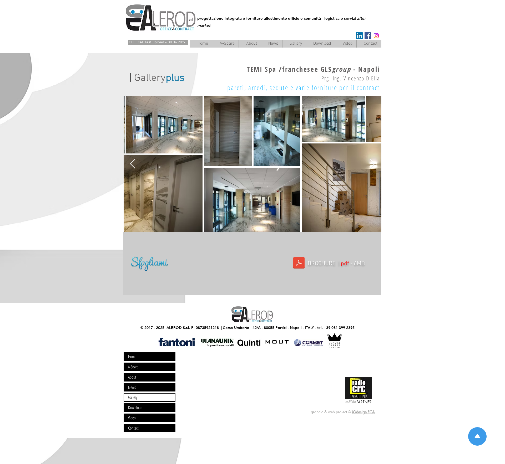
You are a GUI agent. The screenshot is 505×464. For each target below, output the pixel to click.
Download (135, 407)
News (132, 387)
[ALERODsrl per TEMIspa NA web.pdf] (299, 263)
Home (132, 356)
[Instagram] (376, 35)
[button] (250, 44)
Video (132, 418)
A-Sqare (133, 367)
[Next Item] (372, 164)
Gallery (132, 397)
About (132, 377)
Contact (133, 428)
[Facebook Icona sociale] (368, 35)
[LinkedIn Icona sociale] (359, 35)
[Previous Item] (133, 164)
